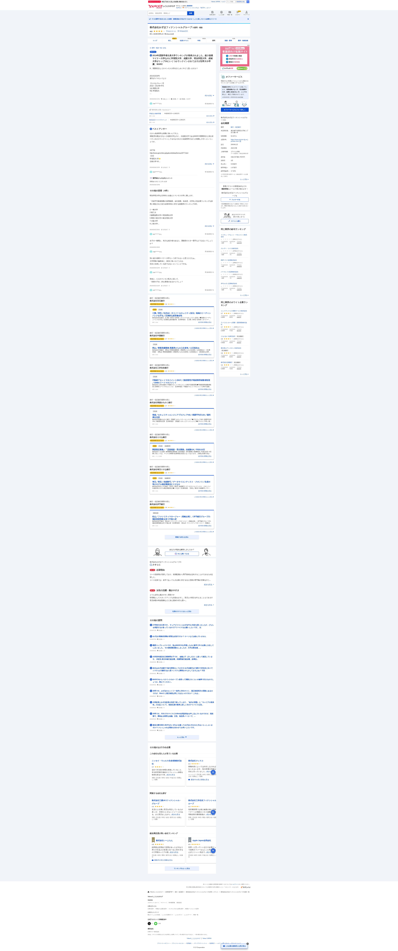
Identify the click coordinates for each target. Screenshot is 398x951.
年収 (202, 39)
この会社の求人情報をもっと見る (203, 328)
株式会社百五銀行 (157, 301)
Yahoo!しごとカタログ (156, 892)
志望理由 (160, 570)
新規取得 (189, 6)
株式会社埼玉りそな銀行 (160, 469)
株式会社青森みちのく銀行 (161, 402)
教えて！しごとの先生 (154, 914)
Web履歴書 (172, 902)
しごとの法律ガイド (167, 914)
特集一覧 (229, 14)
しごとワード (188, 914)
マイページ (246, 14)
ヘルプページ (235, 884)
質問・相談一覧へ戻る (159, 48)
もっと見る (243, 179)
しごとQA (221, 14)
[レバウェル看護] (234, 70)
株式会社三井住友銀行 (159, 368)
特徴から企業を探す (161, 908)
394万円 (239, 356)
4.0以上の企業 (170, 34)
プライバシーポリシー (163, 943)
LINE (159, 923)
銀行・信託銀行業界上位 (156, 33)
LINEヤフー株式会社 (153, 931)
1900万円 (239, 289)
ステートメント (200, 943)
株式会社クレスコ (195, 761)
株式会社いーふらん (164, 840)
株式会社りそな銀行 (158, 437)
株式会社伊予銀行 (157, 504)
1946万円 (239, 278)
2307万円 (239, 243)
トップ (155, 40)
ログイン (179, 7)
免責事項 (211, 943)
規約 (188, 943)
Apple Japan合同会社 (201, 840)
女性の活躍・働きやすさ (167, 590)
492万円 (239, 368)
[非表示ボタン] (247, 944)
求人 (172, 39)
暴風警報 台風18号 (241, 1)
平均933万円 (184, 31)
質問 (213, 40)
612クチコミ (172, 31)
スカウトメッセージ (153, 902)
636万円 (239, 317)
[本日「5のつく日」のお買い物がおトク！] (172, 1)
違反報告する (210, 103)
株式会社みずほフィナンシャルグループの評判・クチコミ (202, 892)
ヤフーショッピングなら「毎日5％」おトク (197, 7)
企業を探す (212, 14)
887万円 (239, 330)
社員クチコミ (185, 39)
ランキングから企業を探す (176, 908)
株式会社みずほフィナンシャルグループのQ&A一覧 (235, 892)
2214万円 (239, 254)
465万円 (239, 342)
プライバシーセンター (178, 943)
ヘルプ (223, 1)
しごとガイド (178, 914)
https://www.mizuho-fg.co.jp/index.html (239, 140)
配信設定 (179, 902)
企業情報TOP (169, 892)
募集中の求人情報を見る (200, 780)
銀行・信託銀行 (236, 127)
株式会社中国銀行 (157, 336)
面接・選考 (230, 39)
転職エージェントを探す (192, 908)
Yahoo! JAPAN (215, 1)
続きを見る (208, 584)
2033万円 (239, 266)
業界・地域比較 (243, 40)
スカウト (237, 14)
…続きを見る (170, 775)
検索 (248, 1)
